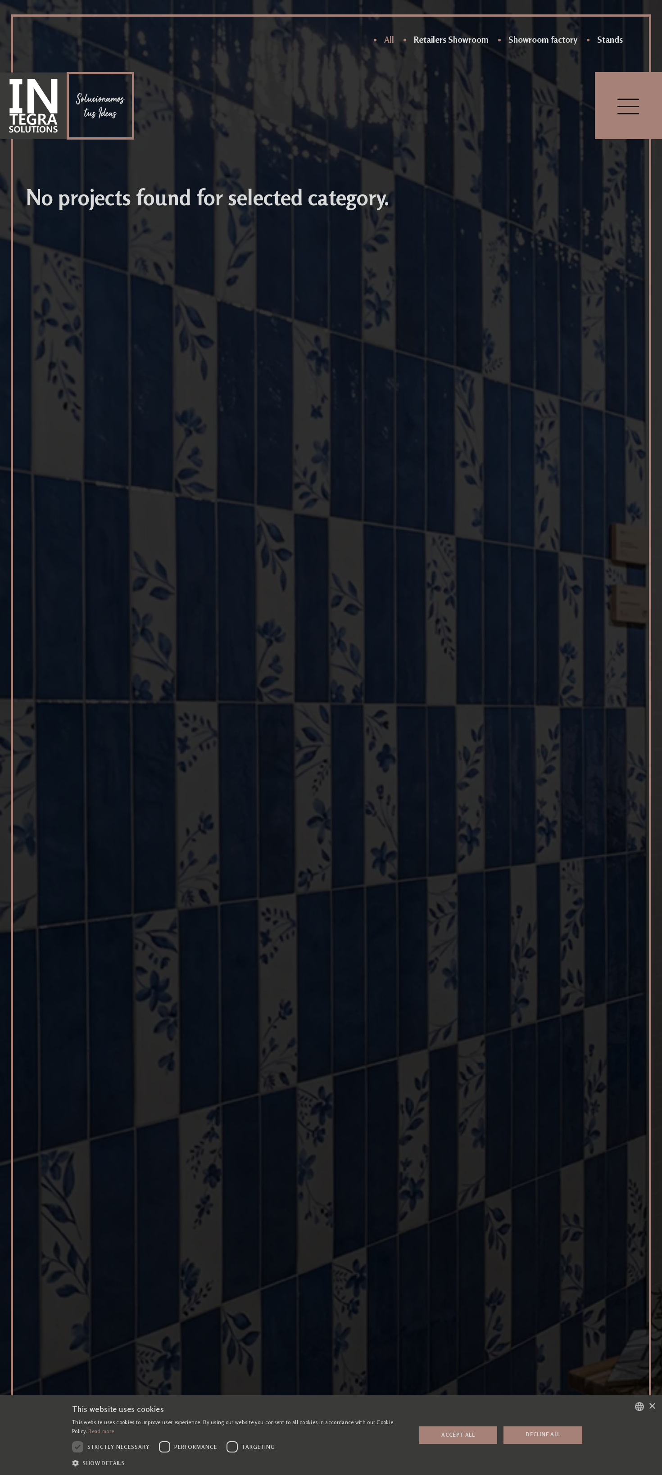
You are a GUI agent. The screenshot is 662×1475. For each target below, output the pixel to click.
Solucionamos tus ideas (100, 106)
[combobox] (639, 1406)
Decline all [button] (543, 1434)
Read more (101, 1431)
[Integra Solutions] (33, 106)
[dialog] (331, 1435)
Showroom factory (542, 39)
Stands (610, 39)
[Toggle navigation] (628, 105)
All (389, 39)
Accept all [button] (458, 1434)
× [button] (651, 1406)
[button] (239, 1462)
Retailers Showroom (451, 39)
